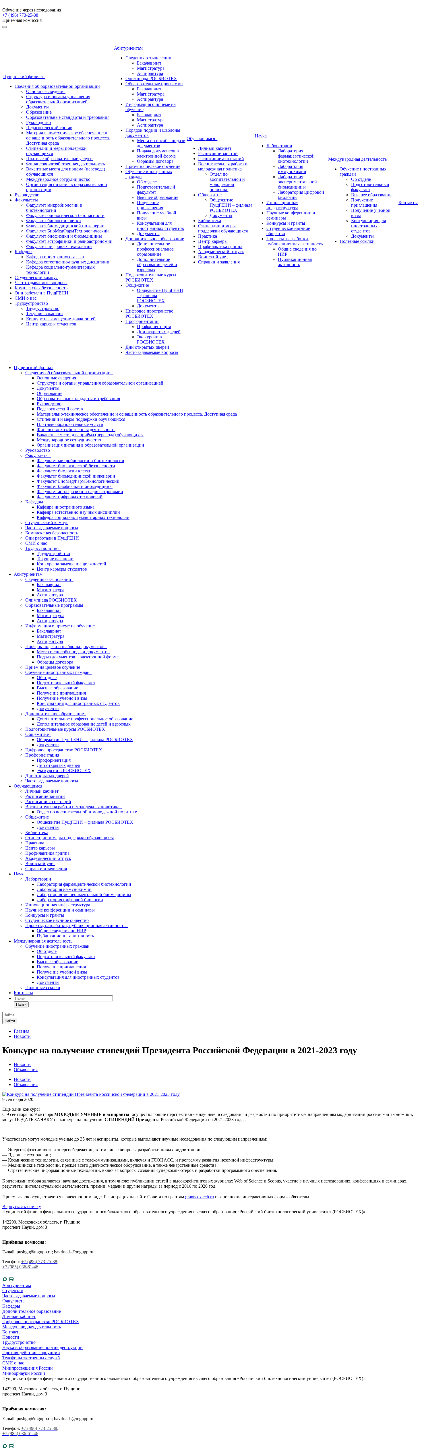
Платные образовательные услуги (59, 158)
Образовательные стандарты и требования (67, 117)
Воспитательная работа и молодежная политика (222, 166)
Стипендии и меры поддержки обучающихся (223, 228)
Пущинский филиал (24, 76)
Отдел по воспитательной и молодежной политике (227, 182)
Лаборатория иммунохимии (292, 169)
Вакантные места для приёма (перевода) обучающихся (90, 434)
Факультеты (26, 199)
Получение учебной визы (62, 698)
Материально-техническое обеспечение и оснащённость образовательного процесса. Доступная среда (68, 138)
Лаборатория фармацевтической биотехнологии (296, 156)
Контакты (408, 202)
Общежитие (137, 285)
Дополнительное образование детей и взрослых (157, 264)
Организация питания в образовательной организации (90, 445)
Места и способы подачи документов (73, 651)
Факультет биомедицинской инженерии (65, 225)
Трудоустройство (31, 303)
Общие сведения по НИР (61, 930)
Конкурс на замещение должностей (61, 318)
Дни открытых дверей (159, 331)
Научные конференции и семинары (60, 910)
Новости (22, 1079)
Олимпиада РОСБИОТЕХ (151, 78)
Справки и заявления (219, 261)
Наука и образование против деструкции (42, 1347)
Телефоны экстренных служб (31, 1357)
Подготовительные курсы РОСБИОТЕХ (150, 277)
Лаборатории (279, 145)
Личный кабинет (214, 148)
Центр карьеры (213, 241)
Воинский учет (213, 256)
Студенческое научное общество (57, 920)
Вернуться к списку (21, 1206)
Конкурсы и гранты (285, 223)
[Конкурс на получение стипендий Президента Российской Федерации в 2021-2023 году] (91, 1094)
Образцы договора (155, 161)
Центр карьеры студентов (51, 323)
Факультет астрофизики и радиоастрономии (69, 241)
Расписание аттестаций (221, 158)
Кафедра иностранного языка (55, 256)
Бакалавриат (149, 63)
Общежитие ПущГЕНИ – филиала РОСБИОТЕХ (231, 205)
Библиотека (209, 220)
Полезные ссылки (357, 241)
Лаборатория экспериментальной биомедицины (297, 181)
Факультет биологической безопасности (65, 215)
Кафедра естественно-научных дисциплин (67, 261)
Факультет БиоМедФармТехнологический (67, 230)
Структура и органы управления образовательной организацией (58, 99)
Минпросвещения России (27, 1368)
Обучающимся (202, 138)
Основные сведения (45, 91)
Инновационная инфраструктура (282, 205)
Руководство (38, 122)
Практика (207, 236)
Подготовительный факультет (156, 190)
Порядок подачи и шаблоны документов (66, 646)
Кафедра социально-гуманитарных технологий (83, 517)
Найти (21, 1004)
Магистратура (150, 68)
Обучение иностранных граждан (58, 672)
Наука (262, 135)
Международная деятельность (358, 159)
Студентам (12, 1290)
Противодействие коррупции (31, 1352)
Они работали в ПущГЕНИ (41, 292)
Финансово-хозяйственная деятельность (65, 163)
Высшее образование (157, 197)
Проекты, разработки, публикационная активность (294, 241)
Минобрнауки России (23, 1373)
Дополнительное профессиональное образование (155, 249)
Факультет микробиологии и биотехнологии (54, 208)
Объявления (26, 1084)
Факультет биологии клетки (53, 220)
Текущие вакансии (44, 313)
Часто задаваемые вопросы (41, 282)
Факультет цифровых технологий (59, 246)
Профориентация (142, 321)
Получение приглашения (150, 205)
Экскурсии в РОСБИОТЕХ (151, 339)
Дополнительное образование (154, 238)
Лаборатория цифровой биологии (70, 899)
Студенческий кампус (36, 277)
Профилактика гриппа (220, 246)
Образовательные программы (154, 83)
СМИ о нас (25, 298)
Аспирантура (150, 73)
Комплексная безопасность (41, 287)
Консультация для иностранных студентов (160, 226)
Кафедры (23, 251)
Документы (37, 106)
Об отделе (147, 181)
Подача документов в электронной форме (158, 153)
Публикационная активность (295, 262)
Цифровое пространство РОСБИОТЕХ (149, 314)
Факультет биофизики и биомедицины (64, 236)
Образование (39, 112)
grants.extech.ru (199, 1196)
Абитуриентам (129, 48)
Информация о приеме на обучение (61, 625)
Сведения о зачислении (148, 57)
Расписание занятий (218, 153)
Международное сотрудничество (58, 179)
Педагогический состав (49, 127)
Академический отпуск (221, 251)
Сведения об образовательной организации (57, 86)
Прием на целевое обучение (152, 166)
